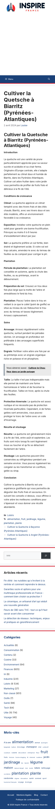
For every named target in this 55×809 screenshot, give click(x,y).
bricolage (21, 747)
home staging (20, 757)
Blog (36, 795)
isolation (39, 757)
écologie (28, 782)
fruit (23, 519)
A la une (7, 742)
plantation (9, 523)
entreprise (31, 753)
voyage (21, 782)
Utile (6, 712)
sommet (38, 778)
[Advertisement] (27, 46)
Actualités (9, 645)
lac (22, 763)
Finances (8, 669)
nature (37, 768)
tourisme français (10, 782)
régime (16, 778)
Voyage (8, 717)
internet (32, 757)
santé (31, 778)
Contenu (8, 655)
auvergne (44, 743)
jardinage (31, 519)
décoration (22, 753)
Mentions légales (23, 795)
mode (31, 768)
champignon (31, 747)
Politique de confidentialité (27, 799)
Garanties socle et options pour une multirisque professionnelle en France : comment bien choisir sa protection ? (23, 593)
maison (8, 767)
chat (39, 747)
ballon (14, 747)
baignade (7, 747)
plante (18, 523)
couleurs (7, 753)
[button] (48, 79)
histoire (11, 757)
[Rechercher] (46, 555)
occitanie (7, 774)
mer (26, 768)
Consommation (11, 650)
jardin (46, 757)
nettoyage (45, 768)
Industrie (8, 679)
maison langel (19, 768)
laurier (27, 763)
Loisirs (10, 515)
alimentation (13, 519)
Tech (6, 707)
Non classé (9, 693)
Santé (7, 703)
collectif (45, 747)
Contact (44, 795)
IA (5, 674)
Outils (7, 698)
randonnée (8, 778)
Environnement (11, 664)
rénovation (24, 778)
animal (37, 743)
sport (44, 778)
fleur (37, 753)
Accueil (10, 795)
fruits (6, 757)
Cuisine (7, 659)
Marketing (9, 688)
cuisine (14, 753)
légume (41, 519)
